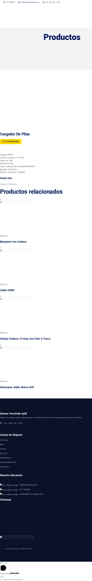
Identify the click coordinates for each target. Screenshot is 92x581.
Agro (2, 444)
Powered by (5, 573)
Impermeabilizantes (8, 462)
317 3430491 (10, 2)
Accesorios (4, 466)
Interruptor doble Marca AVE (17, 387)
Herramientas (5, 457)
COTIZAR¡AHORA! (12, 141)
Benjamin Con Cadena (13, 242)
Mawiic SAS (15, 549)
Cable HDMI (7, 290)
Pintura (3, 449)
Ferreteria (4, 440)
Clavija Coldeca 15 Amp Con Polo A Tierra (25, 339)
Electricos (13, 184)
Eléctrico (3, 453)
